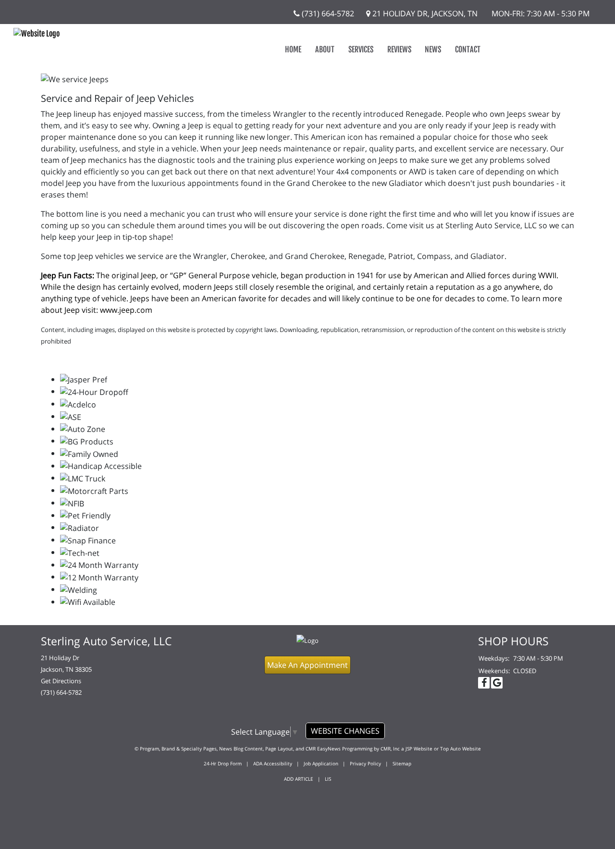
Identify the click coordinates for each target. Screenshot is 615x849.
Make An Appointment (307, 665)
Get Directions (61, 681)
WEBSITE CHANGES (345, 731)
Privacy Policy (365, 763)
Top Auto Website (460, 748)
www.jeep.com (126, 310)
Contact (467, 49)
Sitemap (402, 763)
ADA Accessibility (272, 763)
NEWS (433, 49)
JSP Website (419, 748)
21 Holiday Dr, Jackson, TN (424, 13)
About (324, 49)
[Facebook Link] (484, 683)
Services (360, 49)
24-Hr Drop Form (223, 763)
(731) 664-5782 (327, 13)
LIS (328, 778)
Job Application (321, 763)
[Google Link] (497, 683)
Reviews (399, 49)
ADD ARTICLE (298, 778)
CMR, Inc (390, 748)
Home (293, 49)
